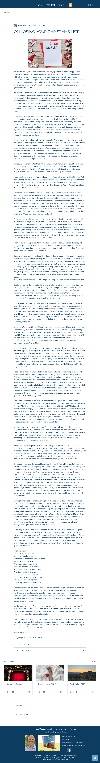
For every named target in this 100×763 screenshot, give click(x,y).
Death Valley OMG (77, 684)
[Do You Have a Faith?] (50, 673)
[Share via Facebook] (15, 644)
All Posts (7, 12)
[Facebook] (69, 750)
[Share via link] (29, 644)
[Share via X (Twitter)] (20, 644)
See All (94, 661)
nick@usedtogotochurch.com (56, 732)
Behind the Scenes (14, 684)
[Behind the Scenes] (18, 673)
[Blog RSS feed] (70, 5)
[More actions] (85, 25)
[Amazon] (64, 750)
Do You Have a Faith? (47, 684)
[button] (93, 12)
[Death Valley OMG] (82, 673)
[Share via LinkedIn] (24, 644)
